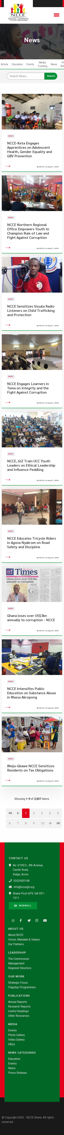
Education (17, 64)
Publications (19, 995)
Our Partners (16, 944)
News (54, 64)
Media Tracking (42, 64)
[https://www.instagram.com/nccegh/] (36, 920)
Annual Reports (17, 1002)
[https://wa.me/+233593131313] (12, 920)
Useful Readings (18, 1011)
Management (16, 963)
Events (30, 64)
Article (4, 64)
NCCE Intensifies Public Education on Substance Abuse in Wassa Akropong (31, 692)
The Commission (18, 958)
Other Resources (18, 1015)
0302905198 (22, 880)
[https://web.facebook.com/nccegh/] (20, 920)
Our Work (16, 976)
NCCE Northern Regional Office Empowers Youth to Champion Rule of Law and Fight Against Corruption (28, 231)
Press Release (17, 1072)
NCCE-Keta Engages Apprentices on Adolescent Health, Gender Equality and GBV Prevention (29, 149)
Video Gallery (16, 1039)
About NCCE (15, 935)
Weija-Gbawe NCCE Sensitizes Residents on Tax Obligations (30, 768)
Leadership (17, 952)
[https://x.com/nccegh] (28, 920)
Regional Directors (19, 968)
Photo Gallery (16, 1035)
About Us (15, 928)
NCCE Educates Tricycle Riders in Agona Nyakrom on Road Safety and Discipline (31, 542)
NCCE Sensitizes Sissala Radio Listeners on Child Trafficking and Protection (31, 310)
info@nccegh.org (24, 887)
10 (42, 823)
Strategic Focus (18, 982)
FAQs (11, 1044)
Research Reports (19, 1006)
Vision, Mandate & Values (24, 939)
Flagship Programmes (22, 987)
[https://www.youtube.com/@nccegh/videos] (43, 920)
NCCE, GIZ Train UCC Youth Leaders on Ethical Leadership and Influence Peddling (31, 465)
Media (12, 1024)
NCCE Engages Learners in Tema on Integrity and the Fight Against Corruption (28, 387)
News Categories (22, 1052)
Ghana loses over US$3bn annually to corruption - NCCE (31, 617)
